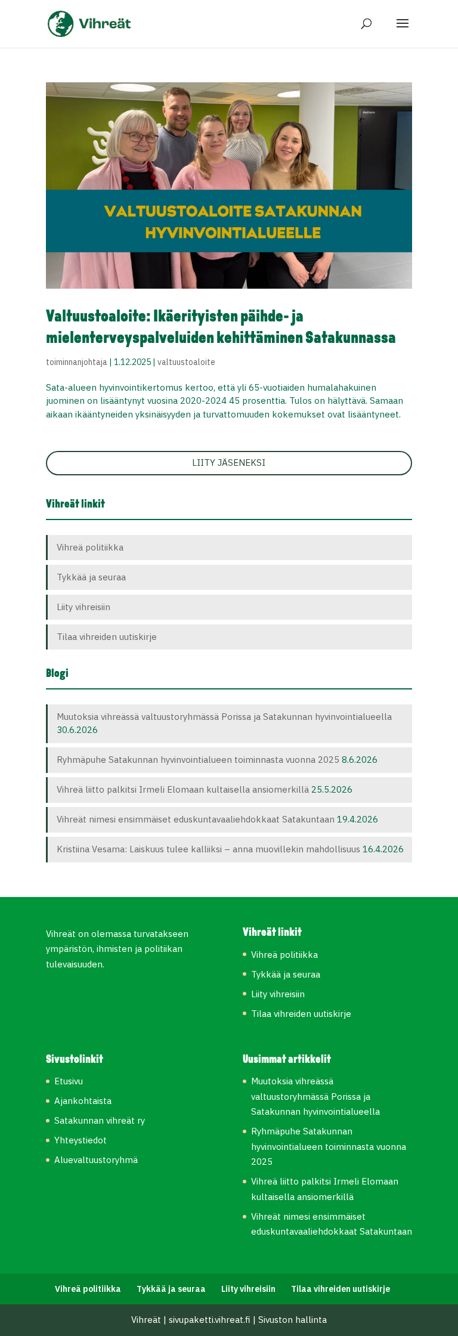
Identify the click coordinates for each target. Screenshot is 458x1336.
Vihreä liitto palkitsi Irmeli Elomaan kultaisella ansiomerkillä (183, 789)
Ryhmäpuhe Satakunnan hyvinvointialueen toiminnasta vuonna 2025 (198, 759)
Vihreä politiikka (90, 547)
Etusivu (68, 1081)
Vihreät (146, 1319)
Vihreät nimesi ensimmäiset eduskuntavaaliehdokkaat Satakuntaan (196, 819)
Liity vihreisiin (83, 607)
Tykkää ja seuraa (91, 577)
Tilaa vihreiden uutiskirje (107, 636)
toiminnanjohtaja (76, 362)
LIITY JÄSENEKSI (228, 462)
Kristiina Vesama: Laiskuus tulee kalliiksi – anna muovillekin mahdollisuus (208, 849)
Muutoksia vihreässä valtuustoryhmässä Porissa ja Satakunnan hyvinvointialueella (225, 716)
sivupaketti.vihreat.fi (209, 1319)
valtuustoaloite (186, 362)
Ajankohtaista (83, 1100)
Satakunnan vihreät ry (99, 1120)
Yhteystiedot (80, 1140)
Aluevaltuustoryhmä (96, 1159)
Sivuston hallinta (292, 1319)
